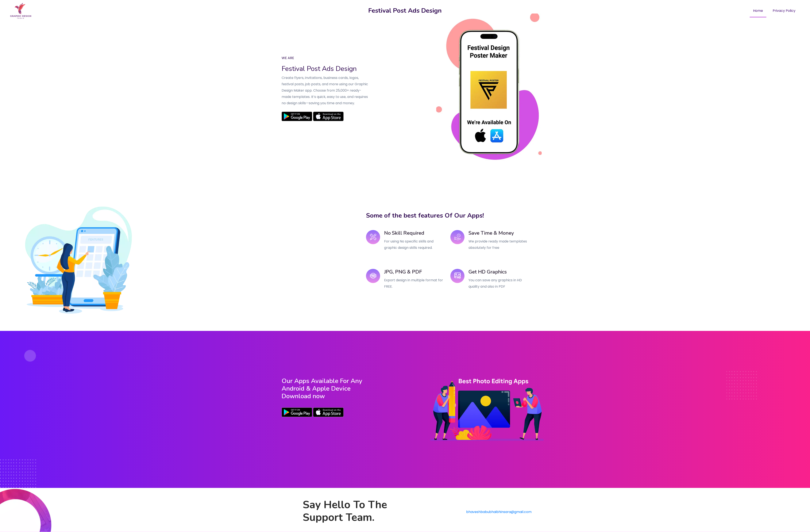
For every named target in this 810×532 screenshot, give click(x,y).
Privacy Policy (784, 10)
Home (758, 10)
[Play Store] (297, 116)
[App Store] (328, 116)
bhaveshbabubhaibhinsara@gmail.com (499, 511)
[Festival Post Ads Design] (297, 411)
